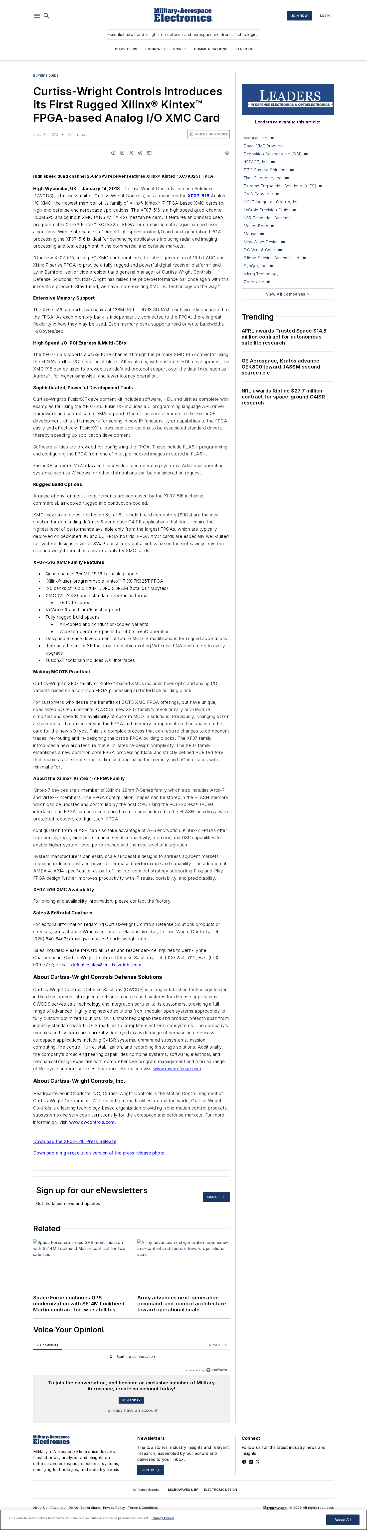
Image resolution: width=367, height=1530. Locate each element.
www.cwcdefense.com (177, 1068)
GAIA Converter (258, 193)
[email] (149, 152)
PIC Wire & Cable (260, 249)
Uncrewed (155, 49)
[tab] (47, 1345)
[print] (227, 152)
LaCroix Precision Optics (267, 209)
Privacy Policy (114, 1508)
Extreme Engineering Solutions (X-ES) (280, 185)
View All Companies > (287, 294)
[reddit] (140, 152)
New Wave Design (261, 241)
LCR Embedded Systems (267, 217)
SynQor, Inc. (256, 265)
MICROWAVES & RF (183, 1490)
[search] (46, 15)
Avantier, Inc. (256, 137)
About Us (40, 1508)
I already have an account (131, 1410)
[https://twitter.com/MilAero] (257, 1461)
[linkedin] (122, 152)
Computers (126, 49)
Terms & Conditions (143, 1508)
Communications (211, 49)
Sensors (243, 49)
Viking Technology (261, 273)
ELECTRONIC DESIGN (220, 1490)
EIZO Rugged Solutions (266, 169)
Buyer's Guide (45, 75)
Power (179, 49)
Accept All (343, 1520)
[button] (37, 15)
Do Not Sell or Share (84, 1508)
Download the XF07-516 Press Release (74, 1141)
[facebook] (113, 152)
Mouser (251, 233)
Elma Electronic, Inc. (263, 177)
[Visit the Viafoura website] (216, 1370)
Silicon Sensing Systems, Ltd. (272, 257)
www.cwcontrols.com (91, 1122)
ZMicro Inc (254, 281)
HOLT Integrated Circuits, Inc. (272, 201)
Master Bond (256, 225)
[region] (131, 1358)
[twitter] (131, 152)
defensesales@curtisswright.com (106, 964)
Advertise (58, 1508)
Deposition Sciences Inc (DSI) (273, 153)
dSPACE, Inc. (256, 161)
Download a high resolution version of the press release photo (98, 1152)
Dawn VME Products (264, 145)
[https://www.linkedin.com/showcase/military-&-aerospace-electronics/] (250, 1461)
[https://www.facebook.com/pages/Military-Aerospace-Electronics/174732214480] (244, 1461)
